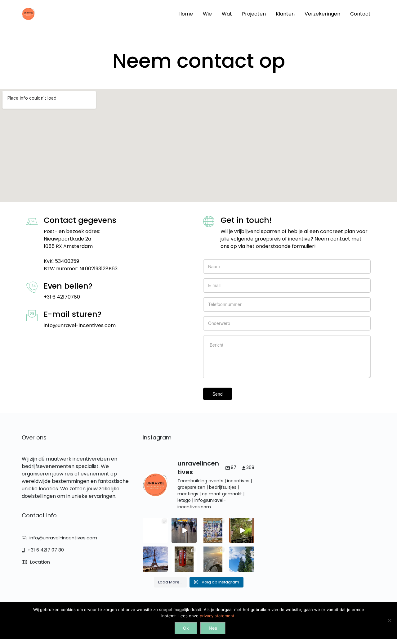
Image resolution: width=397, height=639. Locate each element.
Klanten (285, 13)
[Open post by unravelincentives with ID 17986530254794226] (155, 530)
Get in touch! (246, 220)
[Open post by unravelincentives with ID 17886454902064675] (212, 530)
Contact (360, 13)
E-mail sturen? (72, 314)
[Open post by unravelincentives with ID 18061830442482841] (184, 559)
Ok (186, 628)
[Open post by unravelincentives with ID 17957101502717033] (241, 530)
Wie (207, 13)
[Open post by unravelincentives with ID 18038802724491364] (241, 559)
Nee (213, 628)
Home (185, 13)
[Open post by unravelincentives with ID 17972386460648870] (155, 559)
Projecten (254, 13)
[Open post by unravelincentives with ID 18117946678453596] (184, 530)
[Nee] (389, 620)
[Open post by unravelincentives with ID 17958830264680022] (212, 559)
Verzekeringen (322, 13)
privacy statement (217, 615)
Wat (227, 13)
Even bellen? (68, 286)
